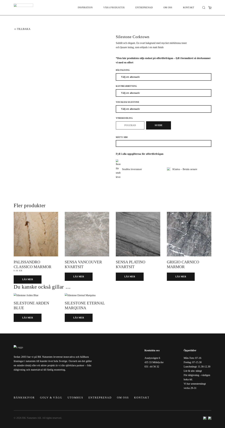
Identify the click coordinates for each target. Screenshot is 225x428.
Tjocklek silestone (127, 102)
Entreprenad (144, 7)
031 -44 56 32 (151, 366)
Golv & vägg (51, 397)
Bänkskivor (24, 397)
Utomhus (75, 397)
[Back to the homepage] (23, 7)
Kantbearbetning (126, 86)
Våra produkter (114, 7)
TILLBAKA (23, 29)
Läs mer (27, 279)
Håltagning (123, 70)
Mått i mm (121, 137)
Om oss (167, 7)
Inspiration (85, 7)
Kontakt (188, 7)
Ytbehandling (124, 118)
